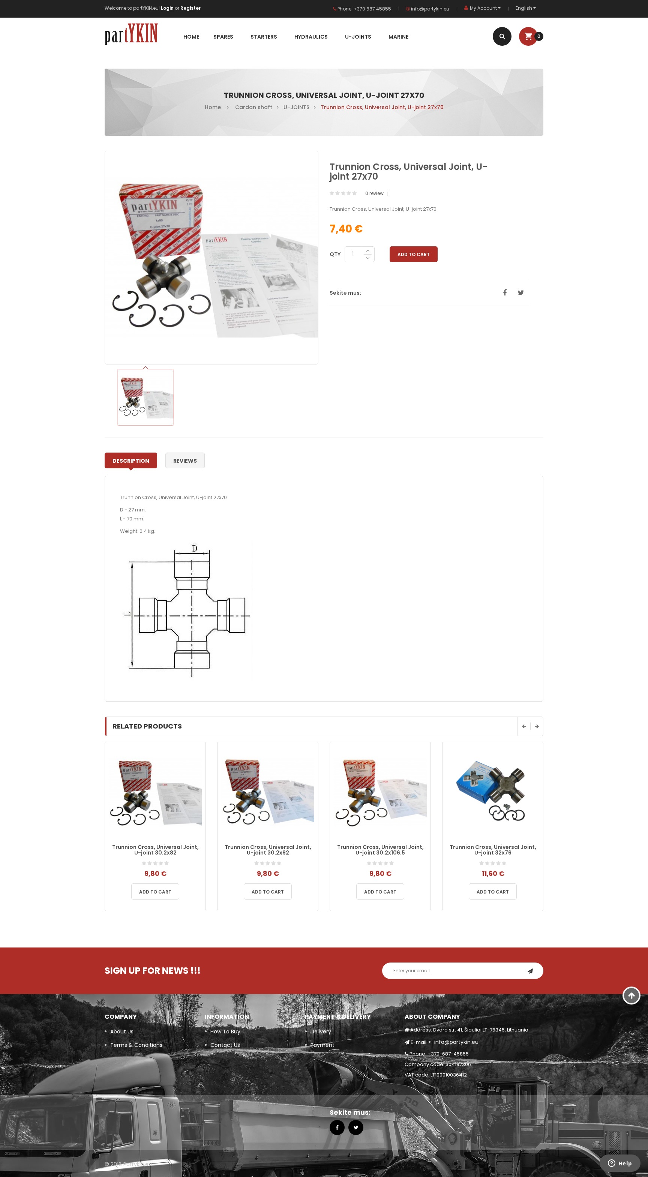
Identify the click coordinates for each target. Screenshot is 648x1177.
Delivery (320, 1031)
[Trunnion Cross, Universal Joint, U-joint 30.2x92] (267, 791)
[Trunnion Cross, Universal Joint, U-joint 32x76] (492, 791)
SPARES (223, 36)
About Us (122, 1031)
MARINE (398, 36)
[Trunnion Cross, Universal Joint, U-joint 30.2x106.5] (380, 791)
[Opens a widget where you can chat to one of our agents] (619, 1164)
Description (130, 461)
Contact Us (225, 1045)
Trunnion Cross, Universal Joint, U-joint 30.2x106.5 (380, 849)
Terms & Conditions (136, 1045)
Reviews (185, 461)
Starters (263, 36)
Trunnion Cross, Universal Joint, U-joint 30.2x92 (268, 849)
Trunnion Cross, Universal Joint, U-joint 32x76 (493, 849)
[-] (368, 258)
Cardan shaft (253, 107)
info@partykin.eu (429, 9)
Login (168, 8)
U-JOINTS (358, 36)
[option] (145, 397)
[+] (368, 251)
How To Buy (225, 1031)
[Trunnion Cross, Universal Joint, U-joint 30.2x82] (155, 791)
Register (190, 8)
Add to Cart (414, 254)
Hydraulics (311, 36)
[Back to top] (631, 995)
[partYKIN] (141, 36)
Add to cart (155, 892)
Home (191, 36)
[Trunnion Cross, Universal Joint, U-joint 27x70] (145, 397)
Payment (322, 1045)
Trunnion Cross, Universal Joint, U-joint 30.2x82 (155, 849)
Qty (335, 254)
